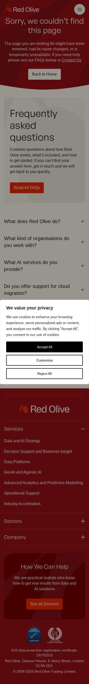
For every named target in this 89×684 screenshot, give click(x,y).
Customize (44, 360)
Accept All (44, 347)
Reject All (44, 374)
